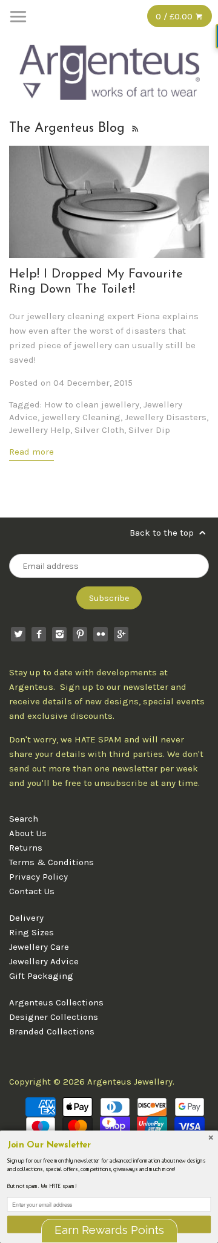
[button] (109, 1145)
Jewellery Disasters (165, 417)
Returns (25, 847)
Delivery (26, 917)
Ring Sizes (31, 932)
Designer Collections (53, 1016)
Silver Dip (149, 429)
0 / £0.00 (175, 16)
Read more (31, 451)
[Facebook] (38, 634)
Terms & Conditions (51, 862)
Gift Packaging (41, 975)
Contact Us (31, 891)
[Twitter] (18, 634)
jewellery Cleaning (81, 417)
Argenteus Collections (56, 1002)
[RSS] (134, 128)
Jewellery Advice (44, 961)
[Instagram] (59, 634)
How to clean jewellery (91, 404)
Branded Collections (51, 1031)
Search (23, 818)
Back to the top (163, 532)
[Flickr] (100, 634)
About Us (28, 833)
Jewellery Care (39, 946)
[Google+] (121, 634)
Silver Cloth (99, 429)
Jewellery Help (39, 429)
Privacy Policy (38, 876)
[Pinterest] (80, 634)
